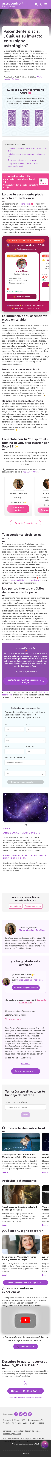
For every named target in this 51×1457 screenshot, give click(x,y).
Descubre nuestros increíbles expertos (25, 1397)
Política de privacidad (12, 1434)
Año (6, 736)
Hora (7, 747)
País (6, 769)
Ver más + (25, 1064)
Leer (4, 1172)
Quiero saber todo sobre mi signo (22, 1283)
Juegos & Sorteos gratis (33, 1423)
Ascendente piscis (33, 906)
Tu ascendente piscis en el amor (22, 160)
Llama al (24, 1391)
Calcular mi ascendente (22, 782)
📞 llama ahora (24, 1346)
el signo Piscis (24, 204)
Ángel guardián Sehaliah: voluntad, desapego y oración (19, 1208)
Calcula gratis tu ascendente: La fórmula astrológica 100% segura (19, 1156)
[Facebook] (16, 1414)
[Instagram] (21, 1414)
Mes (28, 724)
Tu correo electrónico (16, 1102)
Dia (6, 724)
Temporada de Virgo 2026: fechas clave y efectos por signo (19, 1258)
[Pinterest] (30, 1414)
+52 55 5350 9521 (30, 472)
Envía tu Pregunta (24, 523)
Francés (40, 1438)
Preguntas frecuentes (12, 1423)
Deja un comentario (24, 1071)
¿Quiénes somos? (34, 1420)
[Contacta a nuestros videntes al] (41, 4)
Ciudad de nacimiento (15, 758)
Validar (25, 1114)
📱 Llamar (43, 181)
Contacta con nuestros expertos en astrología (24, 681)
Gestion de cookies (33, 1431)
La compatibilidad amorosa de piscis (25, 580)
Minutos (30, 747)
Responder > (15, 1019)
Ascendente (15, 906)
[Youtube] (25, 1414)
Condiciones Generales (13, 1431)
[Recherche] (36, 4)
